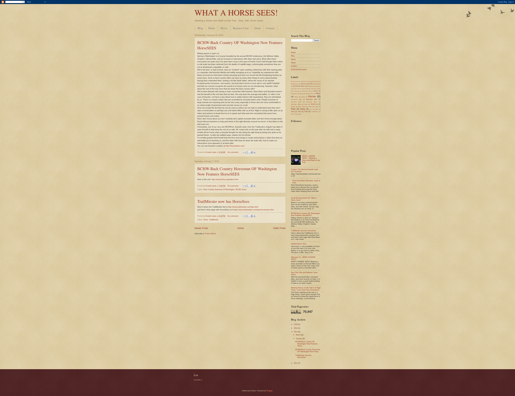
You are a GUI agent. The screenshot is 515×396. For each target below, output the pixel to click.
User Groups (295, 114)
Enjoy (316, 91)
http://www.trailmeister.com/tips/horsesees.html (254, 210)
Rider (293, 109)
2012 (296, 332)
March (298, 335)
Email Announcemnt (299, 70)
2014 (296, 328)
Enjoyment (294, 93)
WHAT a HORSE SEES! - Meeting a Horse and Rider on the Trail (311, 159)
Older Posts (279, 228)
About (257, 28)
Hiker (318, 93)
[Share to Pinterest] (254, 152)
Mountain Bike (311, 99)
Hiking (303, 97)
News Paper (302, 106)
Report (311, 106)
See (311, 109)
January (299, 339)
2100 (296, 324)
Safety (302, 109)
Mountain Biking (296, 104)
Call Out (299, 88)
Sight (316, 109)
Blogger (269, 391)
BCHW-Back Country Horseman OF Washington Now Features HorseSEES (237, 171)
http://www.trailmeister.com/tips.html (243, 207)
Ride (317, 106)
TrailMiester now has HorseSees (223, 201)
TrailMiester (213, 220)
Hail (307, 93)
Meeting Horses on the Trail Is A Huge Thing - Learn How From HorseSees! (306, 289)
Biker (303, 86)
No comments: (234, 152)
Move (306, 104)
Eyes (301, 93)
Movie (223, 28)
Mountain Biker (296, 102)
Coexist (318, 88)
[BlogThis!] (246, 152)
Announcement (296, 81)
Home (211, 28)
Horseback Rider (296, 99)
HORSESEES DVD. (299, 244)
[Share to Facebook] (252, 152)
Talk (299, 111)
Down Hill (307, 91)
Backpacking (317, 84)
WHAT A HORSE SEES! (236, 12)
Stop (292, 111)
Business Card (241, 28)
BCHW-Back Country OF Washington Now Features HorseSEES (305, 214)
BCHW (238, 189)
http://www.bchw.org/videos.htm (225, 179)
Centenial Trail (308, 88)
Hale (311, 93)
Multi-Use (314, 104)
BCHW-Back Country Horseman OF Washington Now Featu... (307, 351)
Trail (306, 111)
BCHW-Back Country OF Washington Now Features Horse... (306, 344)
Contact (270, 28)
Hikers (296, 97)
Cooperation (297, 91)
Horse (244, 189)
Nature (293, 106)
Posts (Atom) (210, 234)
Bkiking (310, 86)
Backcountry (305, 84)
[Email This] (244, 152)
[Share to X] (249, 152)
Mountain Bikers (311, 102)
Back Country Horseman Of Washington (219, 189)
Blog (200, 28)
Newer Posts (201, 228)
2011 (296, 363)
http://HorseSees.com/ (235, 146)
